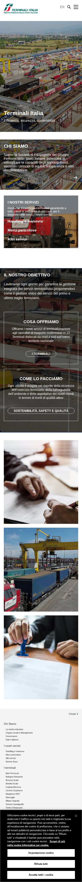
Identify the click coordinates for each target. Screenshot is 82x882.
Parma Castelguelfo (15, 804)
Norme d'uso (12, 761)
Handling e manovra (15, 751)
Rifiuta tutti (41, 864)
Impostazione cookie (40, 852)
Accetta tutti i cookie (41, 874)
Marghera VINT (13, 794)
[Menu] (76, 7)
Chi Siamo (10, 723)
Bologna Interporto (14, 777)
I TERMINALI (41, 353)
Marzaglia (10, 797)
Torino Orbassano (14, 808)
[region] (41, 846)
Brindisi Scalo (12, 783)
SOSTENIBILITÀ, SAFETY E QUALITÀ (41, 410)
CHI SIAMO (16, 146)
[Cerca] (69, 7)
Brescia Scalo (12, 780)
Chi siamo (75, 177)
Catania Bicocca (13, 787)
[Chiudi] (76, 816)
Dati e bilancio (12, 739)
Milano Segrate (12, 801)
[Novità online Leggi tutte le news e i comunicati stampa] (41, 657)
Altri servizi (11, 758)
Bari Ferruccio (12, 773)
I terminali (10, 767)
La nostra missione (14, 729)
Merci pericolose (13, 755)
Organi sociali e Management (19, 733)
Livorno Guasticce (14, 790)
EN (62, 7)
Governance (11, 736)
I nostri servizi (12, 745)
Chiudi (72, 714)
